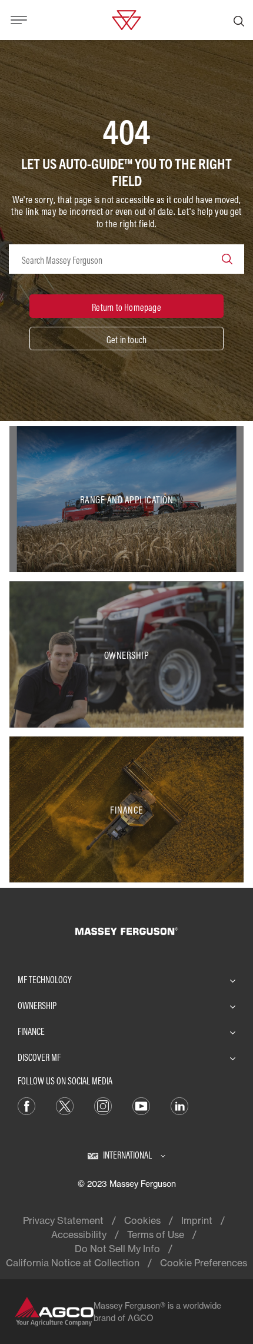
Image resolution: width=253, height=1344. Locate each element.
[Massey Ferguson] (126, 19)
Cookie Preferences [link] (203, 1263)
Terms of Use (155, 1234)
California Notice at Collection (72, 1263)
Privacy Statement (63, 1220)
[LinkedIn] (179, 1105)
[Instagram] (103, 1105)
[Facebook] (26, 1105)
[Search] (239, 20)
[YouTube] (141, 1105)
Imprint (196, 1220)
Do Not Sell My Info (117, 1249)
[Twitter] (65, 1105)
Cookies (142, 1220)
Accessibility (78, 1234)
